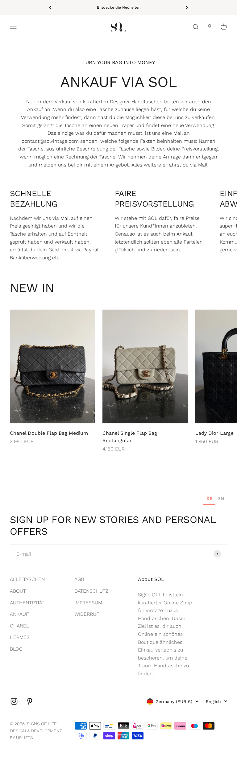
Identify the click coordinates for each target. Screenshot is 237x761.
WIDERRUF (86, 614)
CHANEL (19, 626)
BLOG (16, 649)
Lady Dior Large (214, 433)
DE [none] (209, 498)
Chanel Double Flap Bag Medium (49, 433)
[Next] (187, 7)
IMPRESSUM (88, 603)
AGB (79, 579)
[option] (221, 499)
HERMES (20, 637)
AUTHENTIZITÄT (27, 603)
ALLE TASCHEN (27, 579)
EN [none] (221, 498)
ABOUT (18, 591)
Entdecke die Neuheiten (118, 7)
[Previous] (50, 7)
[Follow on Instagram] (14, 701)
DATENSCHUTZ (91, 591)
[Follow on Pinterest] (30, 701)
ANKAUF (19, 614)
